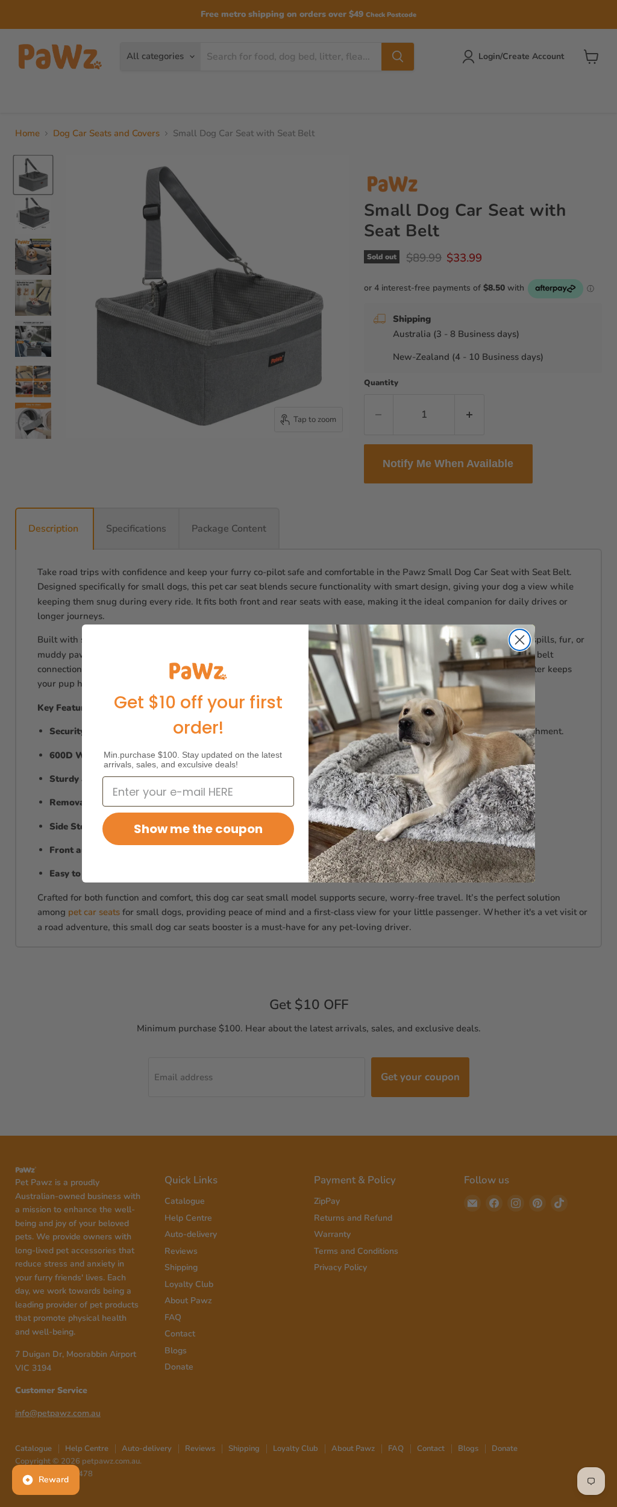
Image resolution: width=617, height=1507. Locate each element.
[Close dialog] (519, 639)
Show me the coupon (198, 828)
